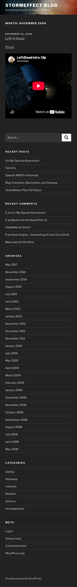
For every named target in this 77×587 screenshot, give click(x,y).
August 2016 (13, 286)
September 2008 (16, 419)
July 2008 (11, 434)
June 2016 (11, 301)
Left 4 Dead (14, 38)
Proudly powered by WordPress (23, 578)
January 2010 (13, 346)
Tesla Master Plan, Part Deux (23, 190)
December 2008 (15, 397)
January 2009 (14, 390)
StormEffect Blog (31, 5)
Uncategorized (14, 508)
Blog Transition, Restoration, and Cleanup (31, 182)
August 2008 (13, 427)
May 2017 (11, 264)
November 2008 (15, 405)
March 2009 (13, 375)
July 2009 (11, 353)
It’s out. (9, 47)
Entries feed (13, 538)
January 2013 (13, 316)
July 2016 (11, 294)
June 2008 (12, 441)
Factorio (10, 168)
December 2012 (15, 323)
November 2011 (15, 338)
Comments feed (15, 545)
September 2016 (16, 279)
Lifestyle (11, 486)
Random (10, 493)
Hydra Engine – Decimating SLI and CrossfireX (40, 234)
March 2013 (12, 309)
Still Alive (28, 242)
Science (10, 501)
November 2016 (15, 272)
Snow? (26, 227)
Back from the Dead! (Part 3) (29, 220)
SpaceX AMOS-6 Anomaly (21, 175)
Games (9, 471)
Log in (9, 531)
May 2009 (11, 360)
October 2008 (14, 412)
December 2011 (15, 331)
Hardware (11, 479)
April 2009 (12, 368)
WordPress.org (15, 553)
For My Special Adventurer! (22, 160)
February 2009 (14, 382)
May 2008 (11, 449)
